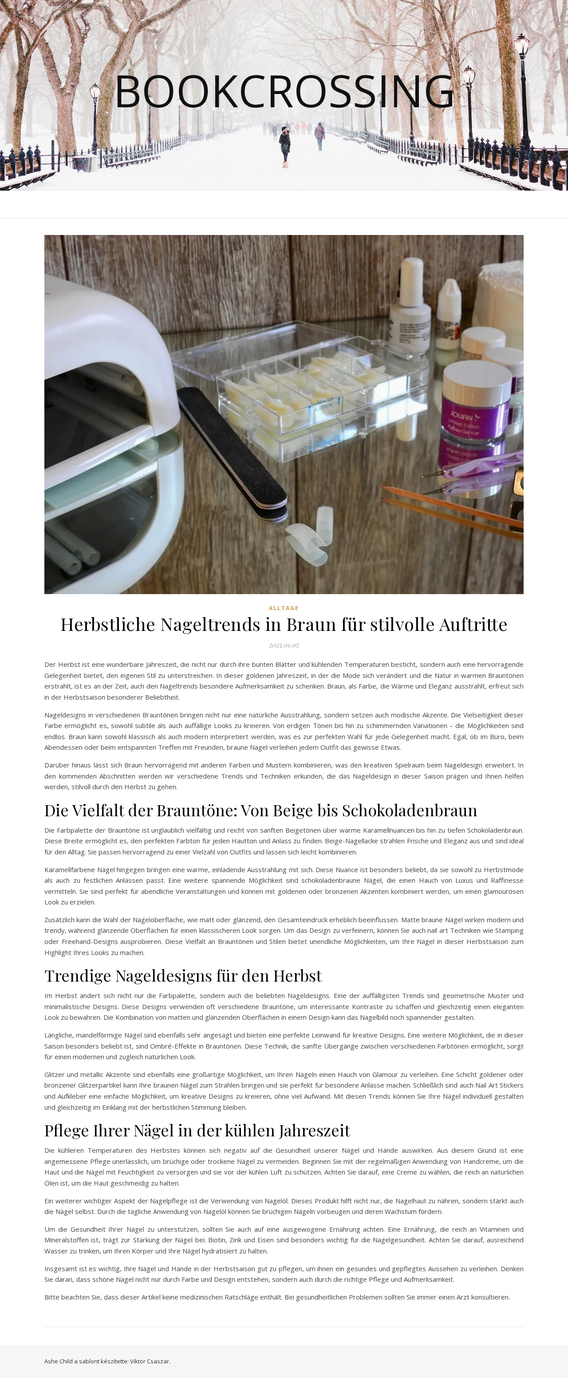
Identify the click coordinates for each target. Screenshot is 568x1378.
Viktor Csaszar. (150, 1361)
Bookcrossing (284, 90)
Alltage (284, 608)
